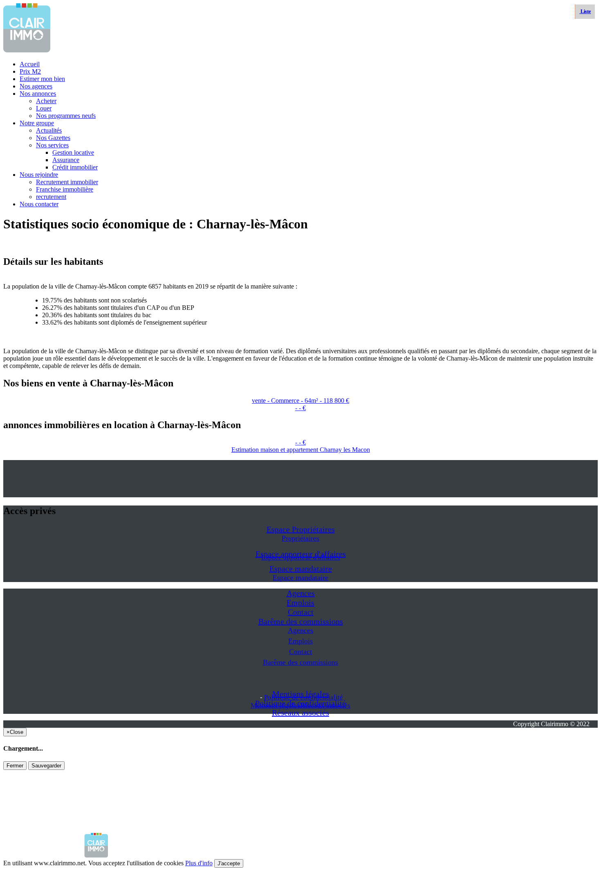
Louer (44, 108)
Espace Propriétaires (301, 529)
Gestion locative (73, 152)
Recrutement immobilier (67, 181)
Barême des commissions (300, 621)
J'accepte (229, 863)
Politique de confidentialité (303, 697)
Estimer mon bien (42, 78)
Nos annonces (38, 93)
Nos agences (36, 86)
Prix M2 (30, 71)
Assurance (65, 159)
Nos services (52, 145)
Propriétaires (300, 538)
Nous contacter (39, 204)
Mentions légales (275, 705)
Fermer (15, 766)
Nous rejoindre (39, 174)
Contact (301, 611)
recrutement (51, 196)
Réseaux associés (300, 712)
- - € (300, 407)
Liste (585, 11)
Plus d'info (199, 863)
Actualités (49, 130)
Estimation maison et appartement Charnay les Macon (300, 449)
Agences (301, 593)
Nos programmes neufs (66, 115)
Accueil (30, 64)
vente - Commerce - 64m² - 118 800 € (300, 400)
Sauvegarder (46, 766)
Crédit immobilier (75, 167)
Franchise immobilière (64, 189)
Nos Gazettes (53, 137)
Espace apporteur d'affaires (300, 557)
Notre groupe (37, 123)
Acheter (46, 100)
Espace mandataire (300, 568)
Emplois (300, 602)
